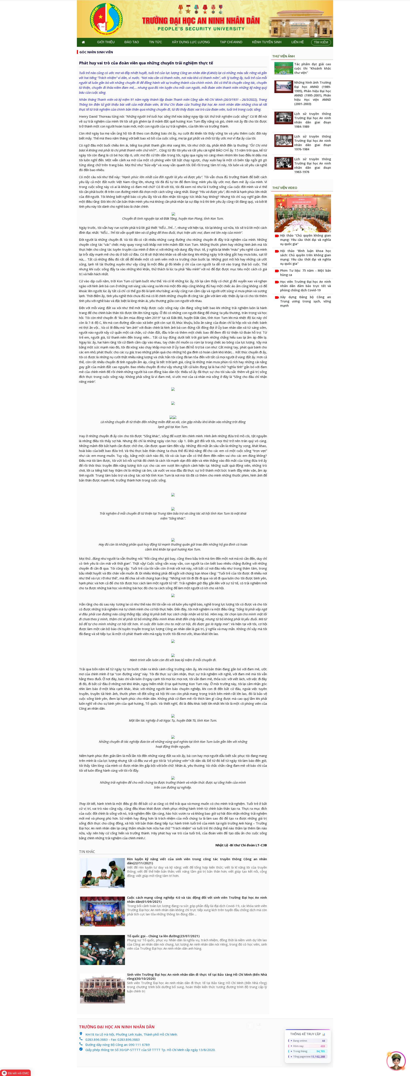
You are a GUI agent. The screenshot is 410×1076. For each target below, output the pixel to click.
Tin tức (155, 42)
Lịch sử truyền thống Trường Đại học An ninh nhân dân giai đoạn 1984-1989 (312, 120)
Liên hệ (297, 42)
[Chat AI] (396, 1061)
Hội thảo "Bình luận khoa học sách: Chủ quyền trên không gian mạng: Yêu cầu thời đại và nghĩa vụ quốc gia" (305, 257)
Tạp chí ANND (231, 42)
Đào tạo (131, 42)
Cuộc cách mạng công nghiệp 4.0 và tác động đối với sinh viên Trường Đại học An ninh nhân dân (197, 899)
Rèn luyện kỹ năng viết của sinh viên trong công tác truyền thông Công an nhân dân (197, 861)
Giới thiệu (106, 42)
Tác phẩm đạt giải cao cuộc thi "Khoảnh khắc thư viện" (312, 68)
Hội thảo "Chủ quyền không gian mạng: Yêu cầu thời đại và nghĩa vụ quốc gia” (305, 239)
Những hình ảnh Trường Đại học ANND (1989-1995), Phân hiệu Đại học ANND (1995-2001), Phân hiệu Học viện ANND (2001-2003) (312, 93)
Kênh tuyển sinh (266, 42)
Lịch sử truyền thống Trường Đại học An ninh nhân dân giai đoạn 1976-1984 (312, 142)
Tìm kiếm (321, 42)
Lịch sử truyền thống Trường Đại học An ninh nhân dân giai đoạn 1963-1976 (312, 165)
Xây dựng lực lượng (191, 42)
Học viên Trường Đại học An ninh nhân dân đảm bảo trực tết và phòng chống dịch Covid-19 (305, 286)
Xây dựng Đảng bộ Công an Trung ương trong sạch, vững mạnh (305, 301)
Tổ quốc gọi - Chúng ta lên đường (163, 936)
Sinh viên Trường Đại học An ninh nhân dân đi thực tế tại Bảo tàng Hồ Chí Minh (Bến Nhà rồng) (197, 976)
